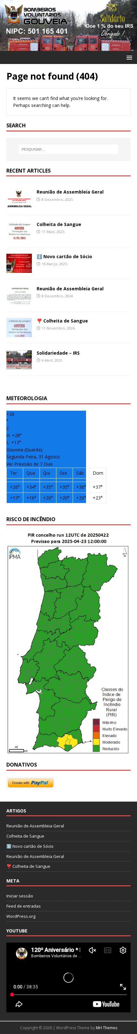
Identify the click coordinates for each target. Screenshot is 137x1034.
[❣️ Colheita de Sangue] (19, 333)
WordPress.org (20, 916)
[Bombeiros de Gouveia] (68, 47)
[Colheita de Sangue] (19, 237)
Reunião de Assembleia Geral (70, 192)
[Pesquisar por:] (69, 149)
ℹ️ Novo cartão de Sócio (64, 256)
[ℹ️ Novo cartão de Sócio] (19, 269)
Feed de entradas (23, 906)
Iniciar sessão (19, 896)
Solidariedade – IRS (58, 353)
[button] (128, 57)
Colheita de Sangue (59, 224)
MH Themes (106, 1027)
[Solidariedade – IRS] (19, 366)
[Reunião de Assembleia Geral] (19, 205)
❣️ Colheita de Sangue (62, 321)
